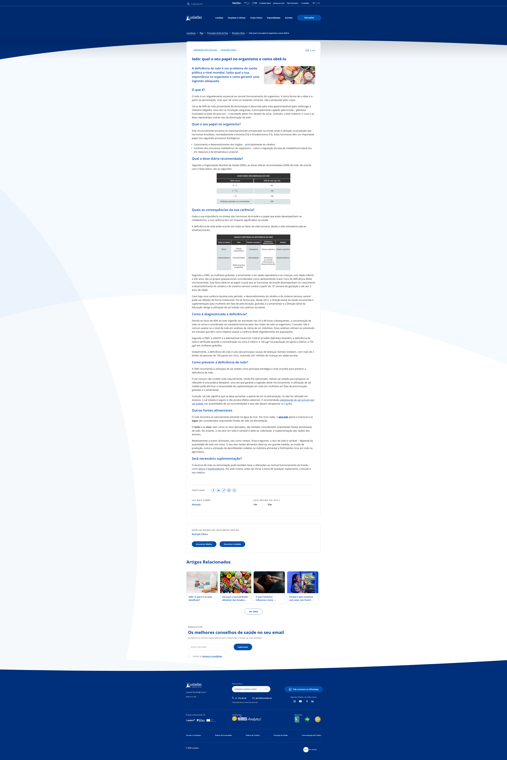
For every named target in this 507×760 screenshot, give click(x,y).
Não (270, 504)
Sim (255, 504)
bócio (202, 468)
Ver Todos (253, 611)
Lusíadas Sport (265, 3)
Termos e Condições (193, 735)
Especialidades (273, 17)
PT (314, 3)
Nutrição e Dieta (228, 50)
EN (319, 3)
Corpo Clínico (256, 17)
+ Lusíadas (305, 3)
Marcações (309, 17)
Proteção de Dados (281, 735)
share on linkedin (218, 490)
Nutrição (196, 504)
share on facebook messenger (234, 490)
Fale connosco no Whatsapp (305, 689)
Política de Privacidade (223, 735)
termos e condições (212, 656)
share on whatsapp (229, 490)
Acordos (289, 17)
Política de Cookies (253, 735)
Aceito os (207, 656)
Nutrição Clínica (200, 534)
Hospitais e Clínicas (236, 17)
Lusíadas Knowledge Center (196, 692)
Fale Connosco (292, 3)
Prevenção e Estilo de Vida (205, 50)
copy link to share (223, 490)
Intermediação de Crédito (311, 735)
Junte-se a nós (278, 3)
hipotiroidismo (216, 468)
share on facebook (213, 490)
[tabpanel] (202, 587)
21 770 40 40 (240, 698)
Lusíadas (219, 17)
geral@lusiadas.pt (264, 698)
